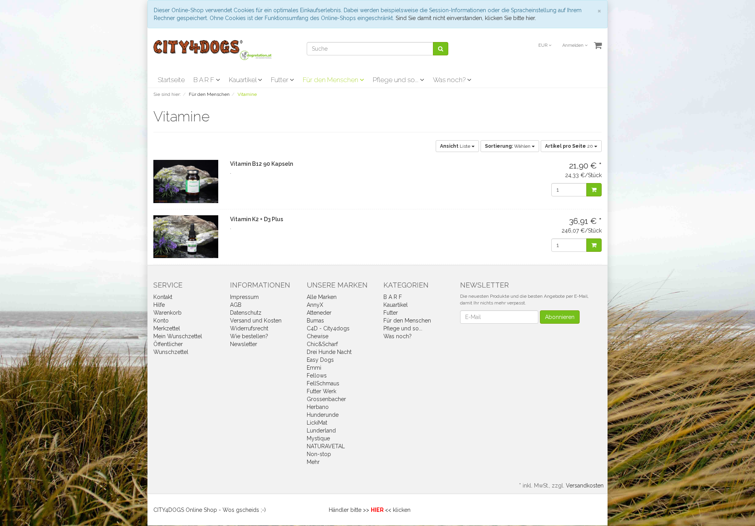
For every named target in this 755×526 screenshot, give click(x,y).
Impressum (244, 297)
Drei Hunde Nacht (329, 352)
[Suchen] (440, 48)
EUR (543, 45)
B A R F (204, 80)
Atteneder (319, 313)
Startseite (171, 80)
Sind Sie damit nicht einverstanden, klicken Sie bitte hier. (466, 18)
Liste (455, 146)
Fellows (317, 375)
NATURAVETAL (326, 446)
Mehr (313, 462)
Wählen (508, 146)
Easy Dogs (320, 360)
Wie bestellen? (249, 336)
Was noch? (450, 80)
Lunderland (321, 430)
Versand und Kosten (256, 320)
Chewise (317, 336)
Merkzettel (166, 328)
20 (569, 146)
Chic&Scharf (322, 344)
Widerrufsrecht (249, 328)
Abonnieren (560, 317)
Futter (280, 80)
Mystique (318, 438)
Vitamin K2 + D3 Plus (256, 219)
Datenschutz (245, 313)
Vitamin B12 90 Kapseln (261, 164)
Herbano (318, 407)
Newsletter (243, 344)
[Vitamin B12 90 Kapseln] (185, 181)
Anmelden (573, 45)
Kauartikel (243, 80)
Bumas (315, 320)
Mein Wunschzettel (177, 336)
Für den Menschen (331, 80)
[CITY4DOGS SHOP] (212, 49)
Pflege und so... (396, 80)
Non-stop (319, 454)
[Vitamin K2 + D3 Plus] (185, 236)
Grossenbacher (326, 399)
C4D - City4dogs (328, 328)
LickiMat (317, 423)
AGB (235, 305)
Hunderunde (323, 415)
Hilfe (159, 305)
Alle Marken (322, 297)
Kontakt (162, 297)
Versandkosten (585, 485)
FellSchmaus (323, 383)
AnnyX (315, 305)
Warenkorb (167, 313)
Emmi (314, 368)
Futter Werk (321, 391)
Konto (161, 320)
